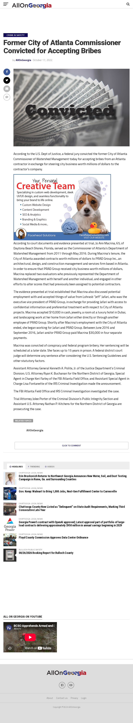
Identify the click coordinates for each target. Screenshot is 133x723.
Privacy (74, 698)
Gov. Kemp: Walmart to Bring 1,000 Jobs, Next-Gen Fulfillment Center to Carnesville (68, 491)
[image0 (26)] (62, 239)
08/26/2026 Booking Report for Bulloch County (46, 552)
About (50, 698)
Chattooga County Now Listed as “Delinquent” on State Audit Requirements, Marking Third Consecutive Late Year (72, 508)
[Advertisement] (66, 588)
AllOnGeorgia (23, 60)
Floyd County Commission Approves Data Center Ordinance (53, 537)
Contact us (62, 698)
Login (83, 698)
